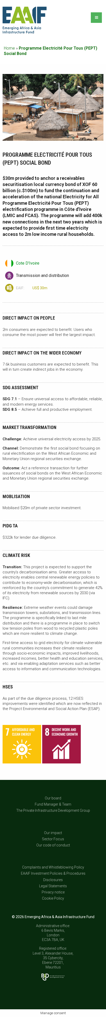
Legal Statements (53, 886)
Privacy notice (53, 892)
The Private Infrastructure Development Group (53, 810)
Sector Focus (53, 839)
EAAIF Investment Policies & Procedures (53, 873)
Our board (53, 798)
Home (9, 48)
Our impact (53, 833)
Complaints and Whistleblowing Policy (53, 867)
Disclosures (53, 880)
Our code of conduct (53, 845)
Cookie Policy (53, 898)
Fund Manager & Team (53, 804)
